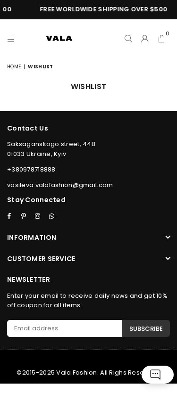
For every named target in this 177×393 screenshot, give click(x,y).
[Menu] (11, 38)
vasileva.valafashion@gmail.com (60, 184)
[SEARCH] (128, 38)
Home (14, 66)
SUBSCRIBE (146, 328)
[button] (161, 38)
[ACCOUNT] (145, 38)
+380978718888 (31, 169)
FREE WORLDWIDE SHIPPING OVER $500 (102, 9)
